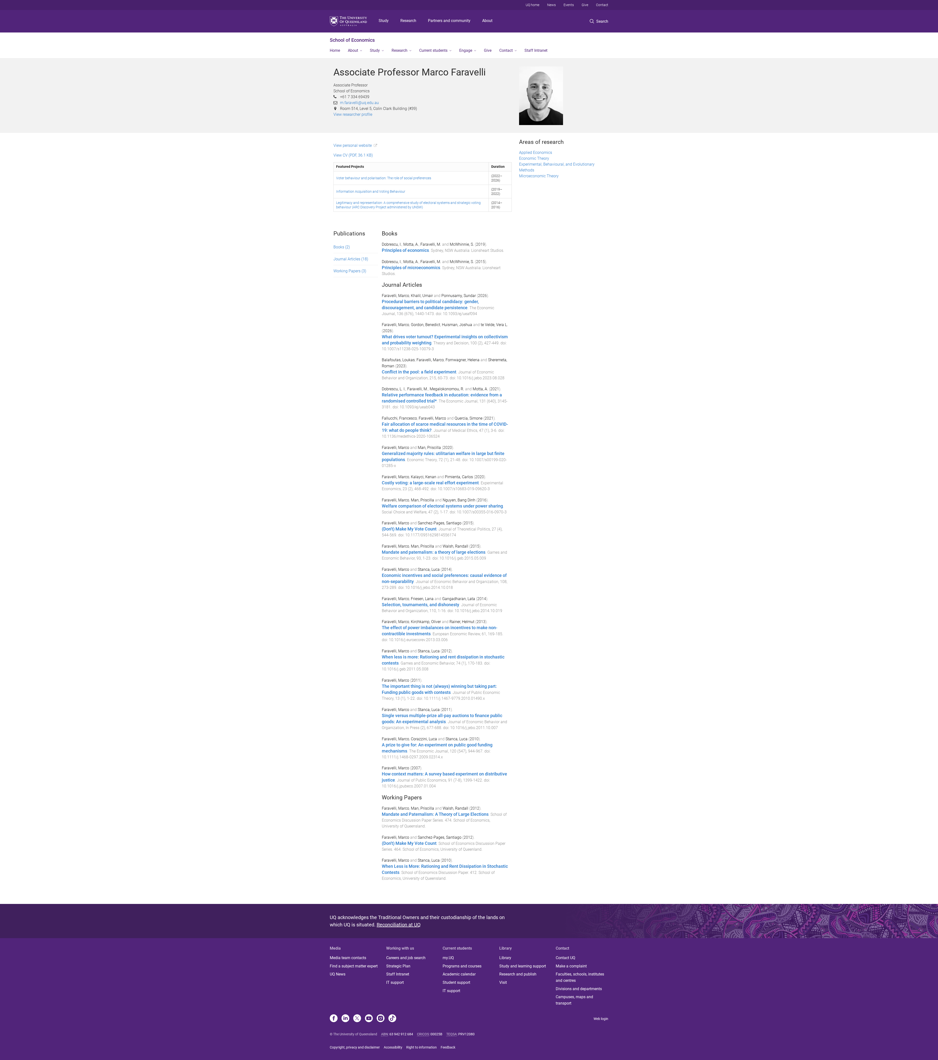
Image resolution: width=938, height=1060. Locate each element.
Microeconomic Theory (539, 176)
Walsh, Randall (455, 546)
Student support (456, 982)
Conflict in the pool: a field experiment (419, 372)
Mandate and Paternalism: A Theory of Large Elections (435, 814)
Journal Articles (350, 259)
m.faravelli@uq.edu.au (359, 102)
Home (335, 50)
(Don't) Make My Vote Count (409, 529)
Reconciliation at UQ (399, 925)
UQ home (532, 5)
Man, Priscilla (429, 447)
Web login (601, 1019)
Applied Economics (535, 152)
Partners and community (449, 20)
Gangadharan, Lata (458, 598)
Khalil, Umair (422, 295)
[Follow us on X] (357, 1018)
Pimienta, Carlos (459, 477)
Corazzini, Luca (424, 739)
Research (408, 20)
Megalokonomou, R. (447, 389)
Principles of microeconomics (411, 267)
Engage (465, 50)
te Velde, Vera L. (494, 324)
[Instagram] (380, 1018)
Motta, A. (411, 244)
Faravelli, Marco (395, 295)
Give (585, 5)
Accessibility (393, 1047)
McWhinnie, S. (462, 244)
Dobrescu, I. (392, 244)
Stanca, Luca (429, 569)
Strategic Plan (398, 966)
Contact (602, 5)
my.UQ (448, 957)
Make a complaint (571, 966)
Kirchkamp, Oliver (426, 621)
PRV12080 (466, 1034)
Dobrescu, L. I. (393, 389)
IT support (395, 982)
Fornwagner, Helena (463, 360)
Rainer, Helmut (461, 621)
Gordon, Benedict (425, 324)
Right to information (421, 1047)
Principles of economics (405, 250)
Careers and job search (406, 957)
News (551, 5)
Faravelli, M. (430, 244)
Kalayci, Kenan (423, 477)
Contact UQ (565, 957)
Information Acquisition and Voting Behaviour (370, 191)
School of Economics (352, 40)
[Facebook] (334, 1018)
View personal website (352, 145)
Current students (433, 50)
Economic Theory (534, 158)
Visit (503, 982)
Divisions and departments (579, 988)
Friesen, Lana (422, 598)
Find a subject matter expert (354, 966)
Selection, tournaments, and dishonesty (420, 604)
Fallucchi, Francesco (399, 418)
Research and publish (517, 974)
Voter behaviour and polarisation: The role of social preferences (383, 178)
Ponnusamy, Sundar (458, 295)
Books (341, 247)
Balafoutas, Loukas (398, 360)
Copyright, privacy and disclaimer (355, 1047)
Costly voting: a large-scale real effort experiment (430, 482)
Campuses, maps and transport (574, 1000)
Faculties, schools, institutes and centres (580, 977)
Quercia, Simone (468, 418)
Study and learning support (522, 966)
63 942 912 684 (401, 1034)
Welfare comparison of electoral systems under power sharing (442, 506)
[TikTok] (392, 1018)
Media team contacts (348, 957)
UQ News (337, 974)
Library (505, 957)
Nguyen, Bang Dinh (459, 500)
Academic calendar (459, 974)
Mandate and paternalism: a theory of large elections (433, 552)
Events (569, 5)
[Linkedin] (345, 1018)
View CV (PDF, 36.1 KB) (353, 155)
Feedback (448, 1047)
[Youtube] (369, 1018)
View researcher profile (352, 114)
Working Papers (349, 271)
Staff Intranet (535, 50)
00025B (436, 1034)
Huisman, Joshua (457, 324)
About (487, 20)
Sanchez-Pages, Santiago (439, 523)
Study (384, 20)
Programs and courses (462, 966)
